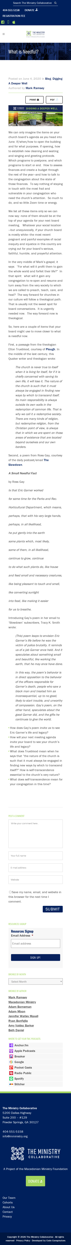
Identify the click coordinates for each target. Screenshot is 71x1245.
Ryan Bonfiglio (18, 1021)
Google (19, 1062)
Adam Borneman (20, 1007)
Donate (29, 10)
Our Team (9, 1198)
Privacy (7, 1216)
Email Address (22, 935)
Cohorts (8, 1202)
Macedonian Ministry (22, 1002)
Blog (48, 79)
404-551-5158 (11, 10)
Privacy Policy (23, 1240)
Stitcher (19, 1084)
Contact (8, 1212)
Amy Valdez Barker (21, 1025)
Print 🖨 (34, 99)
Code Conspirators (55, 1240)
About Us (8, 1207)
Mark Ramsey (35, 88)
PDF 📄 (54, 99)
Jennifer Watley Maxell (23, 1016)
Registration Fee (14, 16)
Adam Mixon (16, 1011)
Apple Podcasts (24, 1051)
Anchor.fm (21, 1045)
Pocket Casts (23, 1067)
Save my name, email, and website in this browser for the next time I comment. (34, 896)
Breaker (19, 1056)
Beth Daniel (16, 1030)
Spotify (19, 1079)
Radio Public (22, 1073)
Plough (50, 349)
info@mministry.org (15, 1136)
